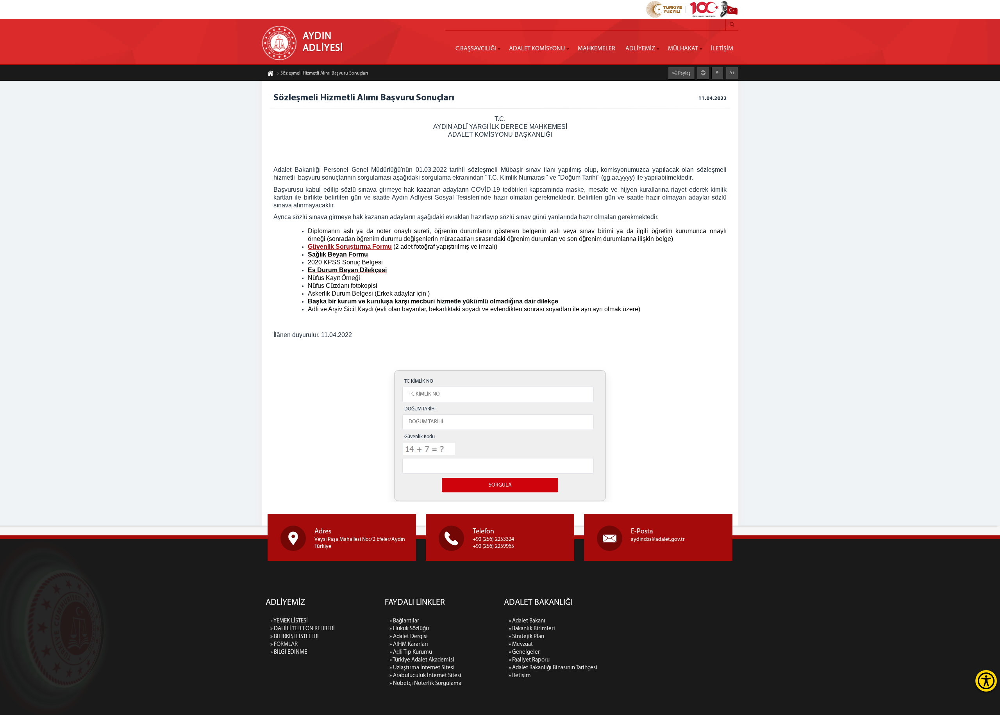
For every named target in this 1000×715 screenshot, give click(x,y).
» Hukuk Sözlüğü (409, 629)
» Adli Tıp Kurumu (410, 652)
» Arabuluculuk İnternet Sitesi (425, 676)
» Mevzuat (521, 644)
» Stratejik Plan (526, 637)
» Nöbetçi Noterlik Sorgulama (425, 683)
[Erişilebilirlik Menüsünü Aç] (986, 681)
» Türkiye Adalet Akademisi (421, 660)
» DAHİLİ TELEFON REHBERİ (302, 629)
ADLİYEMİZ (640, 49)
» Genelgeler (524, 652)
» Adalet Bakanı (527, 621)
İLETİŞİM (722, 49)
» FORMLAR (284, 644)
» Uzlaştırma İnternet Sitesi (422, 668)
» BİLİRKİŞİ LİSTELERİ (294, 637)
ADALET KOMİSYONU (537, 49)
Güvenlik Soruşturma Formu (350, 246)
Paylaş (684, 73)
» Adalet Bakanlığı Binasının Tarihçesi (553, 668)
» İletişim (520, 676)
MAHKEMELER (596, 49)
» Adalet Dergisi (408, 637)
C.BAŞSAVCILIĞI (475, 49)
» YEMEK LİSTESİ (289, 621)
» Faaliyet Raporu (529, 660)
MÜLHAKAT (683, 49)
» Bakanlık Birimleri (532, 629)
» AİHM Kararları (408, 644)
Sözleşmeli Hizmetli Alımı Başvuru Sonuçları (324, 73)
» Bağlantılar (404, 621)
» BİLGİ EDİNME (288, 652)
